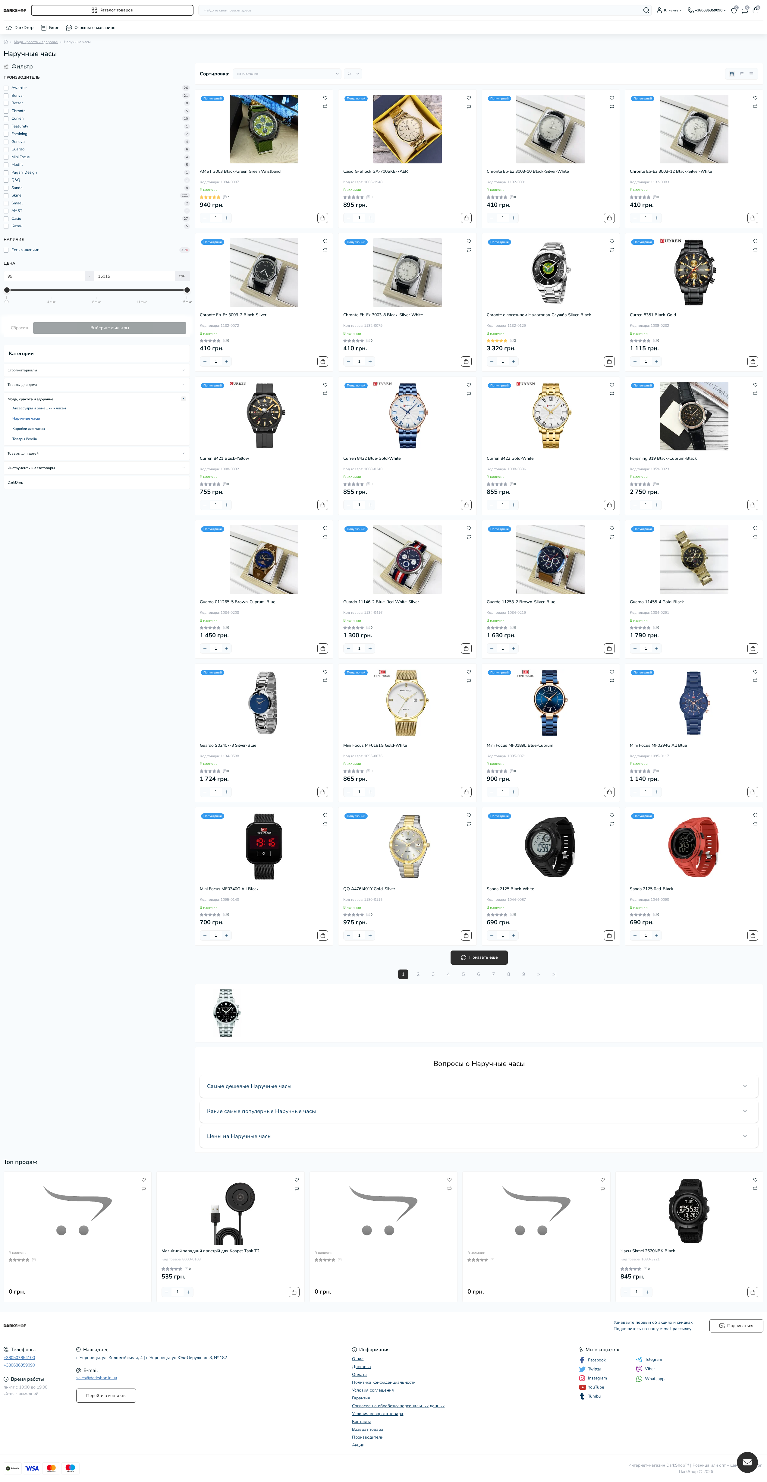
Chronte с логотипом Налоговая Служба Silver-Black (539, 315)
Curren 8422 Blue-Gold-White (372, 458)
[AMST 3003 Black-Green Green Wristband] (264, 129)
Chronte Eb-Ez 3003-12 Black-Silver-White (671, 171)
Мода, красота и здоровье (36, 41)
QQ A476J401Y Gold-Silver (369, 889)
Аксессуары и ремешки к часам (39, 408)
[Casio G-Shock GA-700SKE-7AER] (407, 129)
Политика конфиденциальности (384, 1382)
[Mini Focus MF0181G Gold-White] (407, 703)
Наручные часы (26, 418)
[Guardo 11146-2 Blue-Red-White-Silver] (407, 559)
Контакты (361, 1421)
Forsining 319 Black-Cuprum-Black (663, 458)
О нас (357, 1359)
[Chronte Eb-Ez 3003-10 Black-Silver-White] (551, 129)
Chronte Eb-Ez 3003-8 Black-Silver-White (383, 315)
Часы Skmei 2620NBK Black (648, 1251)
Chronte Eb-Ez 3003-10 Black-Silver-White (528, 171)
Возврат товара (367, 1429)
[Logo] (15, 10)
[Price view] (751, 74)
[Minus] (205, 218)
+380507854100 (19, 1358)
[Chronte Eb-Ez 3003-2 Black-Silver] (264, 272)
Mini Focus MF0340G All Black (229, 889)
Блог (54, 27)
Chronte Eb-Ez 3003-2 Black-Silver (233, 315)
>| (554, 974)
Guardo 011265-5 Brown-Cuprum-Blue (237, 602)
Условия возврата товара (377, 1414)
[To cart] (322, 218)
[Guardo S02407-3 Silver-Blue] (264, 703)
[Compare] (325, 106)
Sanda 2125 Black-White (510, 889)
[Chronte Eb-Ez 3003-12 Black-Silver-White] (694, 129)
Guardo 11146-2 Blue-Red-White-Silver (381, 602)
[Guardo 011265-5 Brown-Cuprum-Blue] (264, 559)
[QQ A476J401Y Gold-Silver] (407, 846)
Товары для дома (22, 384)
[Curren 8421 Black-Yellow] (264, 416)
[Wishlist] (325, 97)
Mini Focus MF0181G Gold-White (375, 745)
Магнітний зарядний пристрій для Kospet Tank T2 (210, 1251)
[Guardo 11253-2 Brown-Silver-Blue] (551, 559)
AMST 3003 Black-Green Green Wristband (240, 171)
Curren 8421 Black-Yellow (224, 458)
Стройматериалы (22, 370)
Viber (650, 1369)
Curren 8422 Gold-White (510, 458)
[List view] (742, 74)
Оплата (359, 1374)
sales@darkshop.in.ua (96, 1378)
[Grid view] (732, 74)
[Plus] (226, 218)
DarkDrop (23, 27)
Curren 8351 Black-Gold (653, 315)
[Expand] (183, 369)
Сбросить (20, 328)
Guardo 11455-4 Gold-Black (657, 602)
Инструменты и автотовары (31, 467)
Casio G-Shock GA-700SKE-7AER (375, 171)
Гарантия (361, 1398)
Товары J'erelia (24, 439)
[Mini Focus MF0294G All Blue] (694, 703)
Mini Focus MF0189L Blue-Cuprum (520, 745)
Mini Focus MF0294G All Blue (658, 745)
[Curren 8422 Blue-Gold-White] (407, 416)
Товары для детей (23, 453)
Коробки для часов (28, 428)
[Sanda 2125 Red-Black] (694, 846)
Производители (367, 1437)
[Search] (646, 10)
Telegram (653, 1359)
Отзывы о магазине (94, 27)
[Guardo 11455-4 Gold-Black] (694, 559)
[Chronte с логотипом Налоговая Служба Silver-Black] (551, 272)
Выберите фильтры (109, 328)
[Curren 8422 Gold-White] (551, 416)
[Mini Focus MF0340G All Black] (264, 846)
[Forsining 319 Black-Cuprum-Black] (694, 416)
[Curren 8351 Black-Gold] (694, 272)
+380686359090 (19, 1365)
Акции (358, 1445)
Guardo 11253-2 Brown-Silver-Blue (521, 602)
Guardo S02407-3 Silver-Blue (228, 745)
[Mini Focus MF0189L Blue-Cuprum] (551, 703)
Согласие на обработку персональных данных (398, 1406)
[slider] (7, 290)
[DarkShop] (192, 1325)
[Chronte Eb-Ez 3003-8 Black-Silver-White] (407, 272)
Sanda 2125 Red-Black (651, 889)
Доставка (361, 1367)
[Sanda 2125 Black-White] (551, 846)
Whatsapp (655, 1379)
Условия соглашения (373, 1390)
